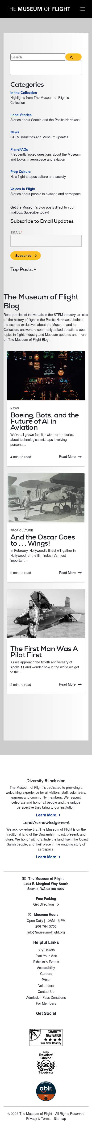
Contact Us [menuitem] (46, 991)
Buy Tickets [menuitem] (46, 949)
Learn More (46, 815)
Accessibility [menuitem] (46, 967)
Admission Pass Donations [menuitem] (46, 997)
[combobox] (37, 57)
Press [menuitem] (46, 979)
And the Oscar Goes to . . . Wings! (42, 540)
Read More (67, 456)
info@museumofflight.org (46, 932)
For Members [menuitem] (46, 1003)
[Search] (73, 57)
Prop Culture (21, 530)
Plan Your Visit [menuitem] (46, 955)
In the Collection (23, 92)
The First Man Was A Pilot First (44, 651)
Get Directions (43, 904)
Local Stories (21, 114)
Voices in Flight (22, 188)
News (14, 408)
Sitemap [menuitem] (60, 1118)
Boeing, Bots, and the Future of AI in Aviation (44, 421)
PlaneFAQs (19, 149)
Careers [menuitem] (46, 973)
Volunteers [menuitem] (46, 985)
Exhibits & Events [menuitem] (46, 961)
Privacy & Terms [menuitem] (38, 1118)
